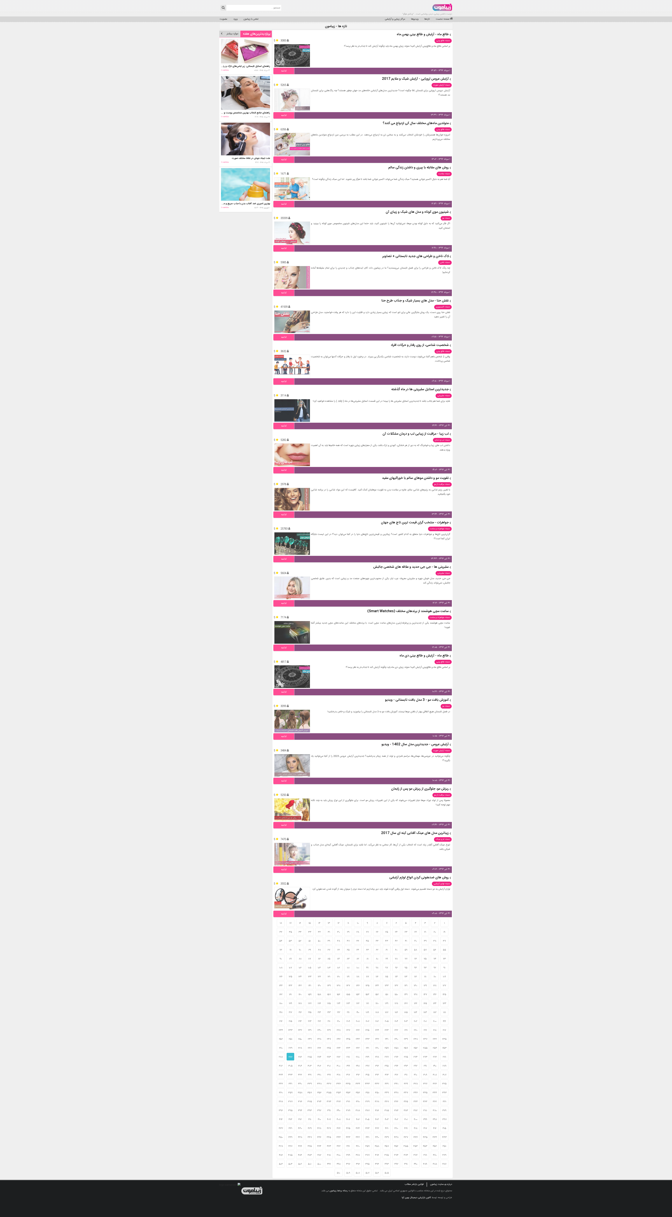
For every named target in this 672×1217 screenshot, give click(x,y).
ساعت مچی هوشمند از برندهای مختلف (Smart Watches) (408, 611)
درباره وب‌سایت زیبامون (441, 1184)
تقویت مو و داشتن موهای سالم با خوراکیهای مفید (415, 478)
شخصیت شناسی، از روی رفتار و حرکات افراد (420, 345)
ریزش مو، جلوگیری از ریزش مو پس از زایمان (420, 789)
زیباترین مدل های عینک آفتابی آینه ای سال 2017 (415, 833)
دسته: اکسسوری (443, 307)
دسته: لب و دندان (442, 440)
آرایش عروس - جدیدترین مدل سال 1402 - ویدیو (415, 744)
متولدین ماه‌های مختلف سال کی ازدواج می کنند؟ (416, 123)
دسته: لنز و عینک (443, 839)
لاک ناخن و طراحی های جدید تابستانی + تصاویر (415, 256)
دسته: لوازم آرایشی (442, 883)
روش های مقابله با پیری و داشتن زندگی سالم (418, 168)
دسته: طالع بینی (443, 40)
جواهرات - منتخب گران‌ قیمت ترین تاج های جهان (415, 523)
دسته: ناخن (445, 262)
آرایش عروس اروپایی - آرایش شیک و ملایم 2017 (415, 79)
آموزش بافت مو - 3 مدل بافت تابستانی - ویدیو (417, 700)
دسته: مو (446, 218)
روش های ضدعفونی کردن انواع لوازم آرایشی (419, 878)
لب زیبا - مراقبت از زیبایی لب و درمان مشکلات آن (416, 434)
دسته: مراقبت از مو (442, 484)
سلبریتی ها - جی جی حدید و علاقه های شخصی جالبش (411, 567)
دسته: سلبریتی (443, 395)
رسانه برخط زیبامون (339, 1191)
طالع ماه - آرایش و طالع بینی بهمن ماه (423, 34)
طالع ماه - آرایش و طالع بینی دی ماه (424, 656)
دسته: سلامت (444, 173)
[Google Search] (223, 8)
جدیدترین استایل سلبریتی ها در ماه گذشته (420, 389)
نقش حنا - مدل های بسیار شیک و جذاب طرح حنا (415, 301)
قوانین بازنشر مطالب (414, 1184)
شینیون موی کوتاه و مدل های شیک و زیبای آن (417, 212)
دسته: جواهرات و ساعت (440, 528)
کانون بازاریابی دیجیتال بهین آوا (416, 1198)
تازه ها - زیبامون (336, 26)
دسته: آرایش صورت (441, 85)
